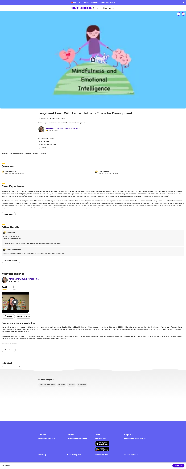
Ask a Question (24, 316)
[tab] (5, 153)
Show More (8, 214)
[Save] (183, 14)
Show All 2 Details (10, 261)
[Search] (110, 8)
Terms (109, 2)
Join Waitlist (178, 466)
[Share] (178, 14)
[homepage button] (81, 8)
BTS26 (96, 2)
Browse (95, 8)
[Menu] (113, 8)
